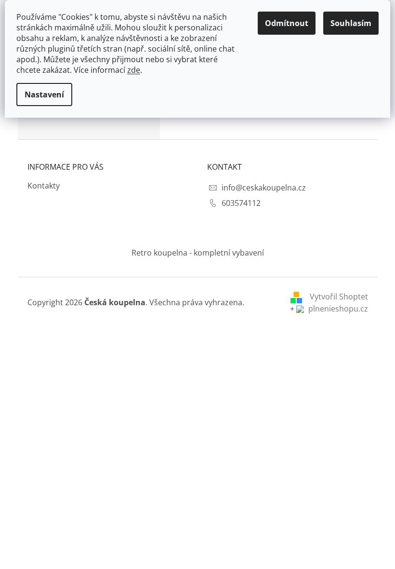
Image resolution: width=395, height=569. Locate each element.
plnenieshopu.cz (337, 308)
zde (133, 70)
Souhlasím (350, 23)
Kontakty (43, 185)
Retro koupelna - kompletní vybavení (198, 252)
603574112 (241, 203)
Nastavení (44, 94)
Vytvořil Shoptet (339, 296)
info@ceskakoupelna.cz (264, 187)
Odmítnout (286, 23)
